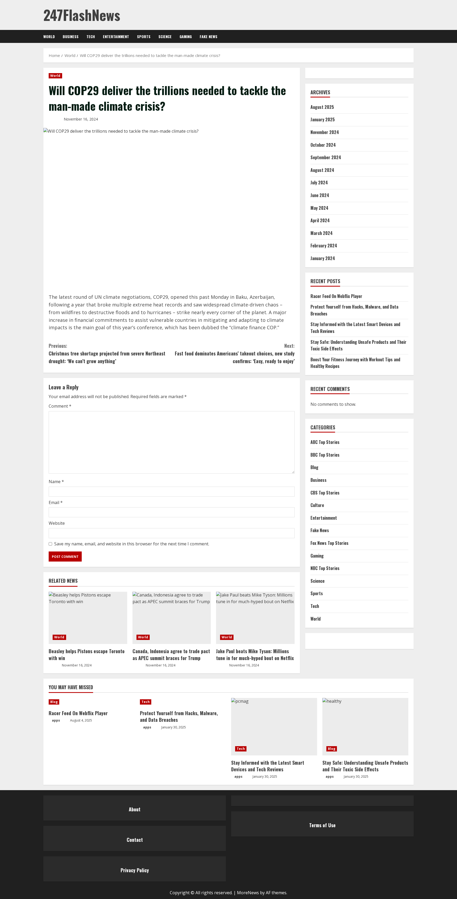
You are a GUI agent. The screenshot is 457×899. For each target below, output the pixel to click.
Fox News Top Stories (329, 543)
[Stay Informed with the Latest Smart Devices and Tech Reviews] (274, 726)
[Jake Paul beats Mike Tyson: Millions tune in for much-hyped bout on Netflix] (255, 618)
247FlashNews (81, 15)
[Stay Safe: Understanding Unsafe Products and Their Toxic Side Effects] (365, 726)
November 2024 (324, 132)
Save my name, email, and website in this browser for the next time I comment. (131, 544)
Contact (135, 839)
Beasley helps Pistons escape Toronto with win (87, 654)
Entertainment (116, 36)
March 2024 (321, 233)
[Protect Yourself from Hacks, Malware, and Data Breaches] (183, 702)
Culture (317, 505)
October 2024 (323, 145)
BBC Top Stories (325, 455)
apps (56, 720)
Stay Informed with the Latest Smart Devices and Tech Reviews (267, 766)
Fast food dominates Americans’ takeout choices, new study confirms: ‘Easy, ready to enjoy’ (235, 353)
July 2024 (319, 183)
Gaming (186, 36)
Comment (60, 406)
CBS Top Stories (325, 492)
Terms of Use (322, 825)
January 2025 (322, 120)
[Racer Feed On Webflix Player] (92, 702)
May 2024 (319, 208)
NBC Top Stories (325, 568)
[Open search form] (412, 36)
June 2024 (319, 195)
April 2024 (320, 220)
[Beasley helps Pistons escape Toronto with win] (88, 618)
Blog (314, 467)
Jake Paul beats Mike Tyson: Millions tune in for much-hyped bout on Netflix (255, 654)
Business (71, 36)
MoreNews (248, 893)
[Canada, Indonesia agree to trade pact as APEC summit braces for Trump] (171, 618)
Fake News (208, 36)
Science (165, 36)
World (49, 36)
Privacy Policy (135, 870)
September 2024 (325, 157)
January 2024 (322, 258)
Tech (90, 36)
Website (57, 523)
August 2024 (322, 170)
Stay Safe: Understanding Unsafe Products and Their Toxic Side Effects (365, 766)
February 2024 (323, 246)
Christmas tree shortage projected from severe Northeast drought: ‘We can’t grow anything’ (107, 353)
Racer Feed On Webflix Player (336, 296)
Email (56, 502)
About (134, 809)
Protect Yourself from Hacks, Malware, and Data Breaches (179, 716)
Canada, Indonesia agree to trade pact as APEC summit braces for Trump (171, 654)
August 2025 (322, 107)
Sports (143, 36)
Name (56, 481)
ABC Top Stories (325, 442)
